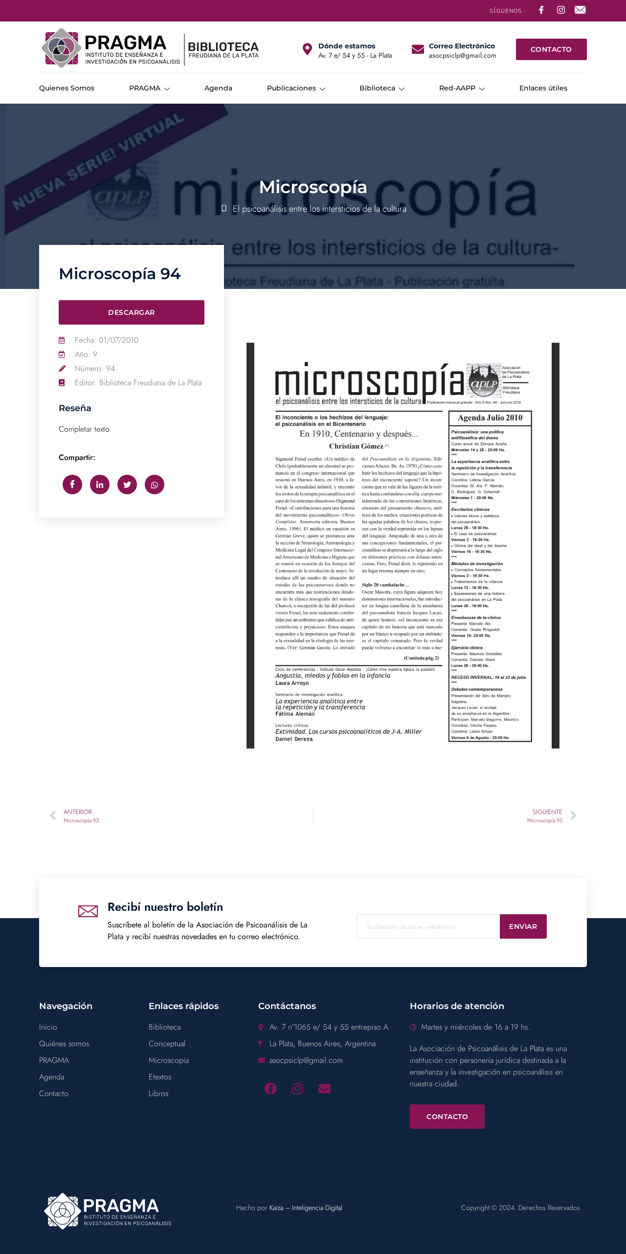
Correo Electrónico (462, 46)
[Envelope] (324, 1088)
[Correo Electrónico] (418, 49)
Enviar (523, 926)
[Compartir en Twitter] (127, 484)
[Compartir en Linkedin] (100, 484)
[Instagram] (297, 1088)
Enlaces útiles (543, 88)
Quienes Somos (66, 88)
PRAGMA (144, 88)
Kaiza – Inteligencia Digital (305, 1207)
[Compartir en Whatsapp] (154, 484)
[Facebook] (270, 1088)
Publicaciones (291, 88)
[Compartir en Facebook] (72, 484)
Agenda (218, 88)
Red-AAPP (457, 88)
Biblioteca (377, 88)
